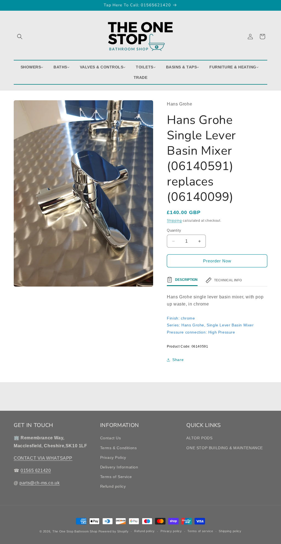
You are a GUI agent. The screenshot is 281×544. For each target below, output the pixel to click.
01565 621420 (36, 470)
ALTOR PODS (199, 438)
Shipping (174, 221)
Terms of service (200, 531)
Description (186, 280)
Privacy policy (171, 531)
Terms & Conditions (118, 448)
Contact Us (110, 438)
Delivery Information (119, 467)
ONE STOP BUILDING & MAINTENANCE (224, 448)
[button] (20, 36)
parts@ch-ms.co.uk (39, 483)
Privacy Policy (113, 457)
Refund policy (113, 486)
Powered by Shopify (114, 531)
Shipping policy (230, 531)
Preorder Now (217, 261)
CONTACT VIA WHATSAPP (43, 458)
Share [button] (178, 359)
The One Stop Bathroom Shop (74, 531)
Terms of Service (116, 476)
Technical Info (228, 280)
